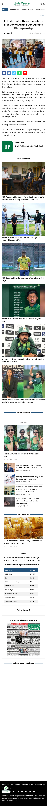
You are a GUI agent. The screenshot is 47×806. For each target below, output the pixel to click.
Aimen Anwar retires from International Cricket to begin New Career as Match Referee (23, 400)
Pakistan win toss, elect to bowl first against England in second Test (21, 238)
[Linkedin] (26, 791)
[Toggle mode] (41, 4)
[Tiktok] (18, 791)
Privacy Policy (27, 784)
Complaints (40, 784)
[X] (14, 73)
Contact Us (15, 784)
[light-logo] (23, 4)
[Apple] (34, 791)
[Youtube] (10, 791)
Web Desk (8, 33)
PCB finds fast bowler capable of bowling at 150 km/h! (23, 279)
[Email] (25, 73)
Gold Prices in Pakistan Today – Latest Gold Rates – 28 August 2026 (23, 542)
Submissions (6, 788)
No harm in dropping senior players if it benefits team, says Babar (23, 360)
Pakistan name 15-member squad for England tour (22, 319)
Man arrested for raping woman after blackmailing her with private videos (29, 501)
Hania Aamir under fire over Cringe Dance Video (22, 455)
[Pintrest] (22, 791)
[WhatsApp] (19, 73)
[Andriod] (30, 791)
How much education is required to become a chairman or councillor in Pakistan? (29, 489)
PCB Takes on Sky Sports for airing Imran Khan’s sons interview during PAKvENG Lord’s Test (23, 198)
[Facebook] (4, 73)
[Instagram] (14, 791)
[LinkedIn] (9, 73)
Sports (42, 16)
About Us (5, 784)
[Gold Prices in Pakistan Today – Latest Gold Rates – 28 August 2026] (23, 528)
